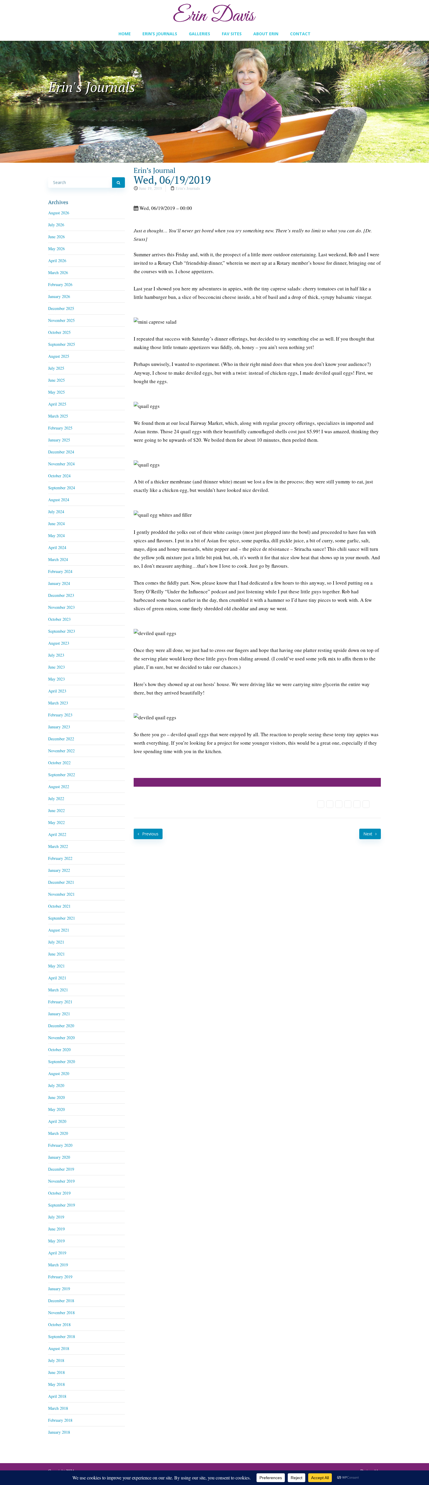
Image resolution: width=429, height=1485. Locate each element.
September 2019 (61, 1205)
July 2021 (56, 942)
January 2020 (59, 1157)
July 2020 (56, 1085)
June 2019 (56, 1229)
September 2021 (61, 918)
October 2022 (59, 762)
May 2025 (56, 392)
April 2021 (57, 978)
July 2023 (56, 655)
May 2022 (56, 822)
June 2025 (56, 380)
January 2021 (59, 1013)
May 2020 (56, 1109)
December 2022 (61, 738)
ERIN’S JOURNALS (159, 33)
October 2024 (59, 475)
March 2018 (58, 1408)
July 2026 (56, 224)
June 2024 (56, 523)
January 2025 (59, 440)
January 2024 (59, 583)
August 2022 (58, 786)
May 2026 (56, 248)
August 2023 (58, 643)
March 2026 (58, 272)
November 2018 (61, 1312)
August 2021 (58, 930)
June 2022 (56, 810)
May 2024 (56, 535)
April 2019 (57, 1253)
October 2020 (59, 1049)
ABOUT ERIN (265, 33)
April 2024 (57, 547)
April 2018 (57, 1396)
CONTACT (300, 33)
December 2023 (61, 595)
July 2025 (56, 368)
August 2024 (58, 499)
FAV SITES (232, 33)
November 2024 (61, 464)
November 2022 (61, 750)
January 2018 (59, 1432)
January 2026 (59, 296)
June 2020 (56, 1097)
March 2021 (58, 990)
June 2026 (56, 236)
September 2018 (61, 1336)
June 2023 (56, 667)
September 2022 (61, 774)
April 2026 (57, 260)
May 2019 (56, 1241)
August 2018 (58, 1348)
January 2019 (59, 1288)
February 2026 (60, 284)
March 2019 (58, 1264)
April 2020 (57, 1121)
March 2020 (58, 1133)
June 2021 (56, 954)
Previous (149, 834)
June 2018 (56, 1372)
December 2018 (61, 1300)
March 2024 (58, 559)
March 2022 (58, 846)
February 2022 (60, 858)
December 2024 (61, 452)
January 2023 (59, 727)
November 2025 (61, 320)
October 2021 (59, 906)
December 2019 (61, 1169)
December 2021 (61, 882)
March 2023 (58, 703)
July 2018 (56, 1360)
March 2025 (58, 416)
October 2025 (59, 332)
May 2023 (56, 679)
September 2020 (61, 1061)
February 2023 (60, 715)
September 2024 (61, 487)
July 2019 (56, 1217)
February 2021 (60, 1001)
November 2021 (61, 894)
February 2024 (60, 571)
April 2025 (57, 404)
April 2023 (57, 691)
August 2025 (58, 356)
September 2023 (61, 631)
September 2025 (61, 344)
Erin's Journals (188, 188)
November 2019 (61, 1181)
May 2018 (56, 1384)
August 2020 (58, 1073)
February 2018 (60, 1420)
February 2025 (60, 428)
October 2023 (59, 619)
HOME (124, 33)
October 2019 (59, 1193)
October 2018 (59, 1324)
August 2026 (58, 212)
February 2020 (60, 1145)
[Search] (118, 182)
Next (368, 834)
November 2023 (61, 607)
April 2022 (57, 834)
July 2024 (56, 511)
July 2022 (56, 798)
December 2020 (61, 1025)
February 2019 (60, 1276)
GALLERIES (199, 33)
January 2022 (59, 870)
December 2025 (61, 308)
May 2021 (56, 966)
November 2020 (61, 1037)
